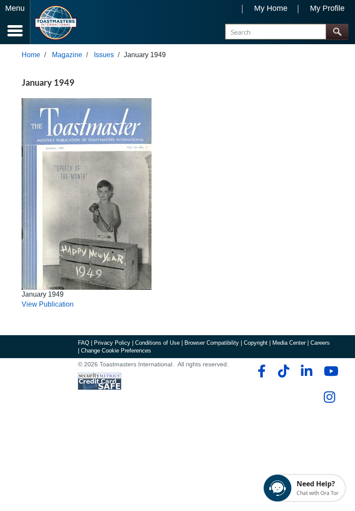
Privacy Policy (112, 343)
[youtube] (329, 371)
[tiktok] (283, 371)
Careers (320, 343)
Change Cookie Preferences (116, 350)
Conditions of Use (157, 343)
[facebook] (260, 371)
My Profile (327, 8)
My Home (270, 8)
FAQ (83, 343)
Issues (104, 54)
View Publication (48, 304)
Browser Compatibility (211, 343)
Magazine (67, 54)
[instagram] (329, 397)
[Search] (337, 32)
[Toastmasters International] (56, 22)
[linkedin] (306, 371)
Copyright (256, 343)
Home (31, 54)
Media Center (289, 343)
